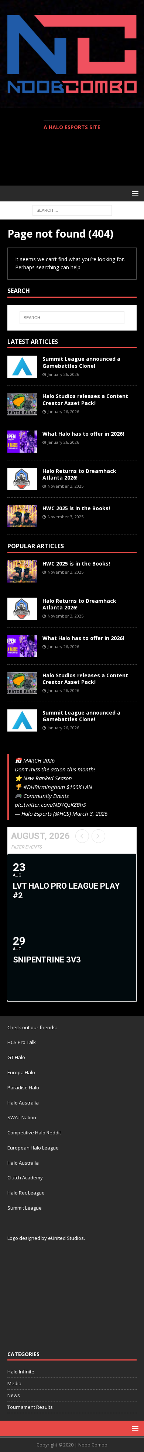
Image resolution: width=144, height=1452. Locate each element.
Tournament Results (30, 1407)
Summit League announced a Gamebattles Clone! (81, 362)
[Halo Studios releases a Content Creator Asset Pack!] (22, 404)
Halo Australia (23, 1102)
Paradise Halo (23, 1087)
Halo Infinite (20, 1371)
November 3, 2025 (65, 486)
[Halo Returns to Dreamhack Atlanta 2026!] (22, 479)
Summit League (24, 1207)
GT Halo (16, 1057)
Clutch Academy (25, 1177)
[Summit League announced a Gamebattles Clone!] (22, 367)
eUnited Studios (66, 1238)
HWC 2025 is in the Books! (76, 508)
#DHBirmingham (44, 787)
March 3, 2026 (89, 813)
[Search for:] (72, 209)
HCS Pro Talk (21, 1042)
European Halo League (33, 1147)
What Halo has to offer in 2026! (83, 433)
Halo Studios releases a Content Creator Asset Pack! (85, 399)
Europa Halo (21, 1072)
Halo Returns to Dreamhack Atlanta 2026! (79, 474)
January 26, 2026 (63, 374)
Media (14, 1383)
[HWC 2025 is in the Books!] (22, 516)
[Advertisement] (75, 159)
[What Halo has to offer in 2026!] (22, 442)
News (13, 1395)
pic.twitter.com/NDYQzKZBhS (50, 804)
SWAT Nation (21, 1117)
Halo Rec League (26, 1192)
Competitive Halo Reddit (34, 1132)
